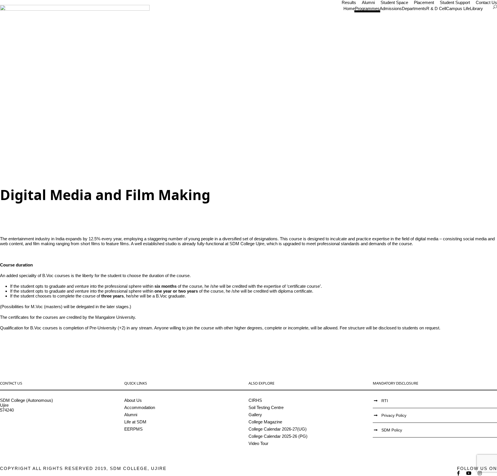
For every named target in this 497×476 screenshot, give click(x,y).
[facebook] (458, 473)
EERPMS (133, 429)
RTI (384, 400)
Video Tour (258, 443)
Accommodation (139, 407)
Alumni (368, 2)
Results (349, 2)
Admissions (391, 8)
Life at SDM (135, 421)
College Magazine (265, 421)
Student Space (394, 2)
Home (349, 8)
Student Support (455, 2)
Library (476, 8)
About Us (133, 400)
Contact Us (486, 2)
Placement (424, 2)
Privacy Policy (393, 415)
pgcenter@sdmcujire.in (21, 429)
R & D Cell (436, 8)
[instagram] (480, 473)
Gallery (255, 414)
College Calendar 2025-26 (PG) (277, 436)
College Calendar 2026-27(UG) (277, 429)
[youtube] (469, 473)
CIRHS (255, 400)
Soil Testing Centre (266, 407)
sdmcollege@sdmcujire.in (24, 424)
